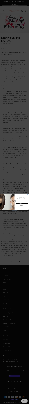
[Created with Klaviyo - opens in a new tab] (14, 210)
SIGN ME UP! (21, 203)
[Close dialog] (28, 194)
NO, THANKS (22, 205)
